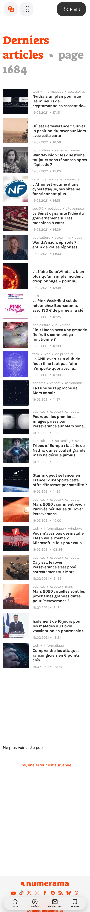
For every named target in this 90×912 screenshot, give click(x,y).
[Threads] (77, 893)
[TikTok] (21, 893)
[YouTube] (13, 893)
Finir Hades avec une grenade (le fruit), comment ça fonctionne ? (59, 334)
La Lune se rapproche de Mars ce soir (55, 390)
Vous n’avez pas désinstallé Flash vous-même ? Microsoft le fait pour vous (58, 538)
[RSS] (61, 893)
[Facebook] (45, 893)
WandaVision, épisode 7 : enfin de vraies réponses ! (56, 244)
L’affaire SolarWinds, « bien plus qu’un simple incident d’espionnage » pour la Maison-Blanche (58, 276)
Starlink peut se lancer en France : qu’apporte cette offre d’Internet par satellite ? (60, 480)
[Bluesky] (69, 893)
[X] (29, 893)
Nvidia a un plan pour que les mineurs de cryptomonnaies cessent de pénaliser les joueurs (57, 101)
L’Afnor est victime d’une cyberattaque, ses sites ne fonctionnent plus (56, 189)
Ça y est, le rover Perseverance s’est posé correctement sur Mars (54, 567)
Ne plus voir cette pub (23, 747)
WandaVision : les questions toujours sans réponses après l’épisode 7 (59, 160)
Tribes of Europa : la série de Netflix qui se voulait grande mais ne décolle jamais (59, 450)
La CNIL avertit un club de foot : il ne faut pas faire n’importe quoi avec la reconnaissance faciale (56, 363)
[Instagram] (37, 893)
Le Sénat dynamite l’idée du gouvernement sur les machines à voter (58, 218)
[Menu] (27, 9)
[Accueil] (11, 9)
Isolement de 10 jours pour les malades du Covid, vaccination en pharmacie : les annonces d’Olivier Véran (59, 626)
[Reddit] (53, 893)
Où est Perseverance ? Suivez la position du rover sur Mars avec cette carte (59, 131)
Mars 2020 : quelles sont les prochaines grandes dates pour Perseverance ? (59, 596)
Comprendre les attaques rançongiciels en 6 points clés (56, 655)
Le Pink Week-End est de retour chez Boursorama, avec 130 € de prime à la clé (57, 305)
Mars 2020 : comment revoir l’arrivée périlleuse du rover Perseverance (59, 509)
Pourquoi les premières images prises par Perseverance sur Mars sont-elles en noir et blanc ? (59, 421)
